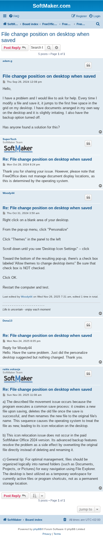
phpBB (37, 529)
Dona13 (7, 320)
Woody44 (9, 193)
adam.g (7, 60)
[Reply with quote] (88, 65)
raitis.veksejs (11, 369)
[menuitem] (14, 16)
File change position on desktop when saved (45, 37)
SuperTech (9, 139)
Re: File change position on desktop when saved (47, 159)
